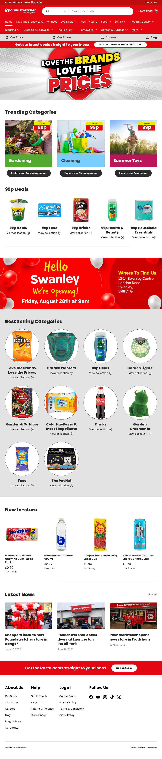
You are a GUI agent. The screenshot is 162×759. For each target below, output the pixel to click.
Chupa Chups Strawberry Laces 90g (101, 557)
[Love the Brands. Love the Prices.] (22, 346)
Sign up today (124, 668)
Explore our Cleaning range (80, 173)
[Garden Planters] (61, 346)
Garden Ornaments (140, 426)
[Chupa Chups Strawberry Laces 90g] (101, 534)
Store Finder (38, 715)
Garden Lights (139, 368)
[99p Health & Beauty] (112, 210)
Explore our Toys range (133, 173)
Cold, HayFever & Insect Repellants (61, 426)
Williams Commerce (147, 747)
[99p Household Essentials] (144, 210)
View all (152, 594)
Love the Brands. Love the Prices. (22, 370)
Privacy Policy (67, 702)
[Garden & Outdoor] (22, 402)
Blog (154, 37)
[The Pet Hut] (61, 459)
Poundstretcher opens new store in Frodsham (130, 637)
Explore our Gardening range (28, 173)
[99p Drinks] (81, 210)
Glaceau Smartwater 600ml (58, 557)
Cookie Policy (67, 696)
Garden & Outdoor (22, 424)
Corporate (11, 727)
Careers (111, 37)
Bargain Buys (13, 721)
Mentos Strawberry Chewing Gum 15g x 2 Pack (19, 559)
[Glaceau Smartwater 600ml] (61, 534)
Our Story (16, 37)
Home (8, 22)
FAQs (34, 702)
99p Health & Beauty (112, 230)
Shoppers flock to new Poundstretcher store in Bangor (26, 639)
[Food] (22, 459)
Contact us (150, 2)
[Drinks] (101, 402)
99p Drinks (81, 227)
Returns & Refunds (42, 709)
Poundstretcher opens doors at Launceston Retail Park (77, 639)
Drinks (100, 424)
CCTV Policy (66, 715)
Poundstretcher (19, 747)
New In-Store (89, 22)
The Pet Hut (61, 480)
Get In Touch (39, 696)
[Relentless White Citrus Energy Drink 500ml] (140, 534)
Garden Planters (61, 368)
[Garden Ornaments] (140, 402)
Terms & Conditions (71, 709)
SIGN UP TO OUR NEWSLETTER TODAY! (120, 44)
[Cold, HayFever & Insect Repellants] (61, 402)
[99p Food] (49, 210)
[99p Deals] (18, 210)
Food (22, 480)
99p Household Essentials (144, 230)
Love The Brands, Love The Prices (36, 22)
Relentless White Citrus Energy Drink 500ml (138, 557)
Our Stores (64, 37)
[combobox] (88, 11)
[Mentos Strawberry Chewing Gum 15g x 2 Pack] (22, 534)
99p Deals (18, 227)
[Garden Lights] (140, 346)
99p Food (50, 227)
